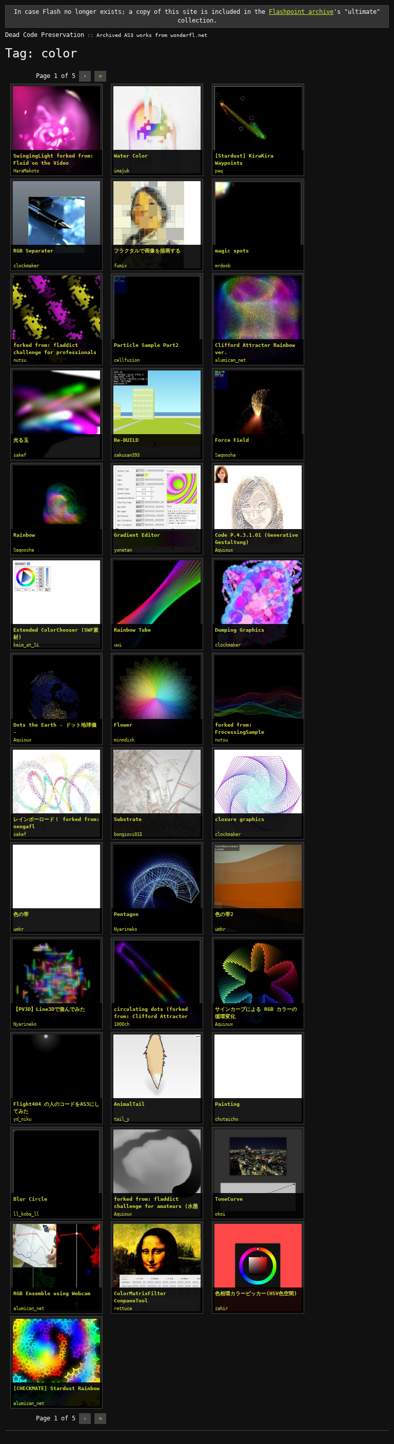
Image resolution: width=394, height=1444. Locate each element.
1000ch (121, 1024)
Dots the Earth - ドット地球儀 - (54, 728)
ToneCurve (229, 1199)
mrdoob (222, 265)
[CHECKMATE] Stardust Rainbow (56, 1388)
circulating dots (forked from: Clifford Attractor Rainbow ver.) (151, 1013)
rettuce (123, 1308)
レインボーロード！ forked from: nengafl (56, 822)
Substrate (128, 819)
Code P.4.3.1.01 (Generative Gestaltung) (256, 538)
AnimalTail (129, 1104)
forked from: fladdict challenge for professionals (54, 348)
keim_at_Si (26, 645)
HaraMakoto (26, 170)
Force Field (232, 440)
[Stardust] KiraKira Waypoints (244, 159)
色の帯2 (224, 914)
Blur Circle (30, 1199)
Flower (123, 725)
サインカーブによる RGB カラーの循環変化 (256, 1012)
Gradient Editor (137, 535)
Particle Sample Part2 (146, 345)
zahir (221, 1308)
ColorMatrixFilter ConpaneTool (140, 1297)
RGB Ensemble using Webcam (51, 1293)
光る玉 (21, 440)
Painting (227, 1104)
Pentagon (126, 914)
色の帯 (21, 914)
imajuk (121, 170)
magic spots (232, 250)
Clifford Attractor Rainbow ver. (255, 348)
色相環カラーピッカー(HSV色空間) (256, 1293)
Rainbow (24, 535)
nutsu (19, 360)
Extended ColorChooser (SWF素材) (55, 633)
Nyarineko (125, 929)
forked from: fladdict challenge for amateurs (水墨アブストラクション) (156, 1203)
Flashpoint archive (301, 11)
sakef (19, 455)
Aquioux (224, 550)
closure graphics (239, 819)
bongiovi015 (128, 834)
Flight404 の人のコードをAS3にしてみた (56, 1107)
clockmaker (26, 265)
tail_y (121, 1119)
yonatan (123, 550)
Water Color (131, 156)
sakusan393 (127, 455)
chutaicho (226, 1119)
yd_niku (22, 1119)
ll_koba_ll (26, 1214)
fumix (120, 265)
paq (219, 170)
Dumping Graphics (239, 630)
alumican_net (230, 360)
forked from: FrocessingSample (239, 728)
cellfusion (127, 360)
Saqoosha (225, 455)
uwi (118, 645)
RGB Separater (33, 250)
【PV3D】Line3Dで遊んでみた (49, 1009)
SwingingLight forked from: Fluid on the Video (53, 159)
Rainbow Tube (132, 630)
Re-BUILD (126, 440)
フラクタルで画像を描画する (147, 250)
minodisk (124, 740)
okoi (220, 1214)
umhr (18, 929)
